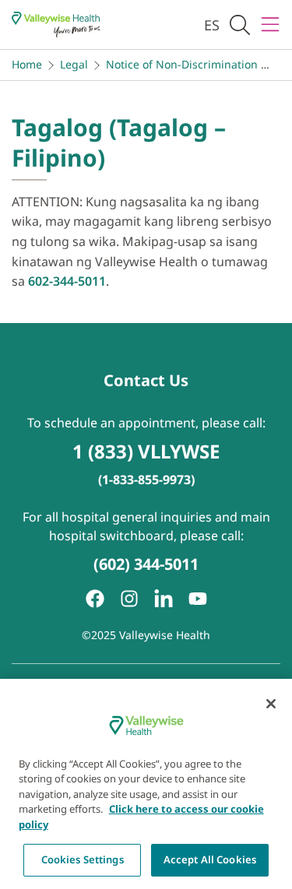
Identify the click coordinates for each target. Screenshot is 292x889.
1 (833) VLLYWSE (146, 451)
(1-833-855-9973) (146, 479)
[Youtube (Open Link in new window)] (197, 598)
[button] (240, 24)
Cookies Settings (82, 859)
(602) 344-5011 (146, 564)
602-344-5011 (67, 281)
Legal (74, 64)
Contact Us (146, 380)
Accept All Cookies (210, 859)
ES (212, 25)
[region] (146, 784)
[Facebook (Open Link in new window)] (95, 598)
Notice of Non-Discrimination (182, 64)
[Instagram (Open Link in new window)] (129, 598)
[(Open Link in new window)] (163, 598)
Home (27, 64)
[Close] (271, 704)
